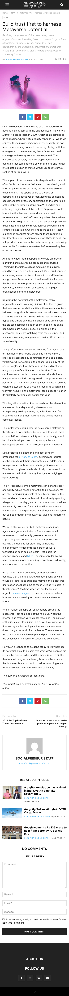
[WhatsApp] (45, 117)
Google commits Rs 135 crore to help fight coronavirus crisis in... (45, 830)
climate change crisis (22, 593)
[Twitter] (30, 117)
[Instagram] (30, 978)
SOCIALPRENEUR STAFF (17, 59)
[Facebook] (22, 117)
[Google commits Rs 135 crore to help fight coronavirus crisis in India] (12, 832)
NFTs (30, 555)
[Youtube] (47, 978)
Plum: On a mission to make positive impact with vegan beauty (51, 723)
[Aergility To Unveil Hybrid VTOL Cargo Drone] (12, 813)
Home (5, 13)
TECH (13, 13)
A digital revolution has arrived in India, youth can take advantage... (45, 790)
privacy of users (28, 456)
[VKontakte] (39, 978)
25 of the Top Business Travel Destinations (14, 722)
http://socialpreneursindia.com (34, 763)
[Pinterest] (37, 117)
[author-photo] (34, 754)
